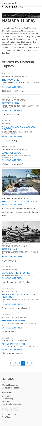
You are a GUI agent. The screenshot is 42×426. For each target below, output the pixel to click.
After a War (9, 249)
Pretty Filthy (10, 103)
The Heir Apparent (13, 320)
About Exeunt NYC (9, 414)
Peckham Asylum (9, 275)
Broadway (6, 396)
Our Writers (6, 417)
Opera (15, 270)
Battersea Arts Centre (12, 252)
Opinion (5, 382)
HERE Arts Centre (10, 347)
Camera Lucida (11, 153)
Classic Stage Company (12, 323)
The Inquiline (10, 79)
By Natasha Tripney (12, 87)
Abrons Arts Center (11, 106)
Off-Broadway (19, 100)
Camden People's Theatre (13, 82)
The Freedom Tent (10, 300)
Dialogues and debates (11, 388)
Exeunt (10, 3)
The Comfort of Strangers (20, 201)
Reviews (6, 76)
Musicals (5, 401)
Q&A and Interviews (10, 385)
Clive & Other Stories (16, 273)
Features (7, 198)
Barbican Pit (7, 155)
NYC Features (21, 198)
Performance (19, 76)
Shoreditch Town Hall (12, 132)
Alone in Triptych (13, 344)
